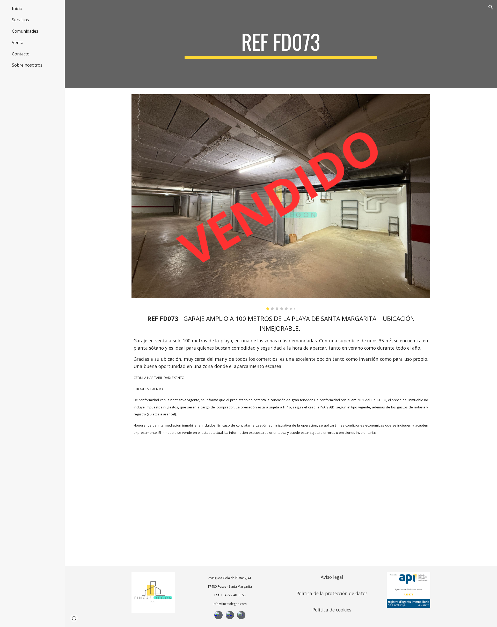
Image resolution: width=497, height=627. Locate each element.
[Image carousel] (280, 202)
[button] (491, 7)
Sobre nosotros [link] (27, 65)
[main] (280, 44)
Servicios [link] (20, 20)
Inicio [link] (17, 8)
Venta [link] (17, 42)
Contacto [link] (21, 54)
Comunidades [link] (25, 31)
